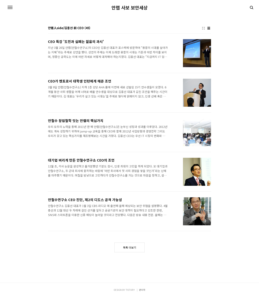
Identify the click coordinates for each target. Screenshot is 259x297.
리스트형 (208, 28)
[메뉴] (10, 7)
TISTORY (130, 289)
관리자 (142, 289)
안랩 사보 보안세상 (129, 7)
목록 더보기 (129, 247)
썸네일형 (203, 28)
